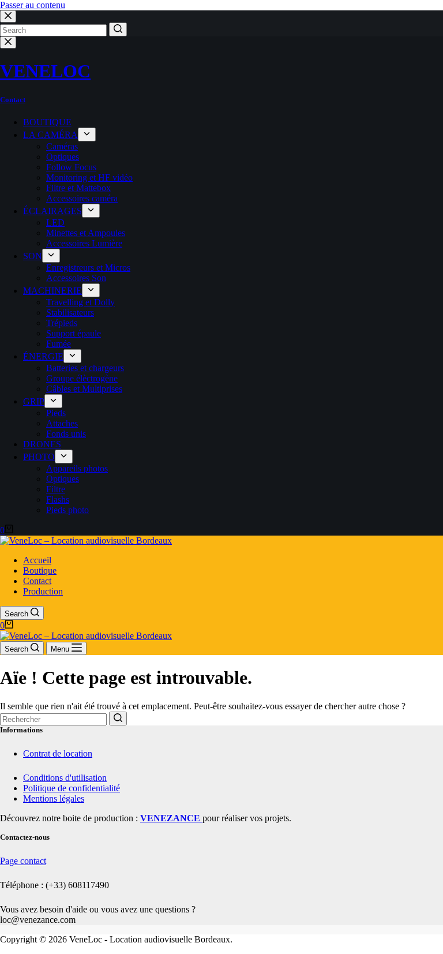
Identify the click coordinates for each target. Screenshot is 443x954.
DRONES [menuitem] (42, 444)
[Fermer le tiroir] (8, 42)
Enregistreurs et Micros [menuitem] (88, 267)
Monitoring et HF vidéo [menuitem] (89, 177)
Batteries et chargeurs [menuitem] (85, 368)
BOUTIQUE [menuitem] (47, 122)
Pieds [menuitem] (56, 413)
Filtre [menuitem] (55, 489)
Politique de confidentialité (71, 788)
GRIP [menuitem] (33, 401)
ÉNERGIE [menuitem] (43, 356)
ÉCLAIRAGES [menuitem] (52, 211)
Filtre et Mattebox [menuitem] (78, 188)
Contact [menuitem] (37, 581)
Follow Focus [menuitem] (71, 167)
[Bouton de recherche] (118, 29)
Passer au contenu (32, 5)
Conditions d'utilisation (65, 778)
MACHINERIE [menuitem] (52, 290)
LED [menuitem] (55, 222)
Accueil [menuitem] (37, 560)
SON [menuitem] (32, 256)
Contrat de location (57, 753)
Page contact (23, 861)
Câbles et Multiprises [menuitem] (84, 389)
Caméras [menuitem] (62, 146)
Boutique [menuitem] (40, 570)
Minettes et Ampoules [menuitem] (85, 233)
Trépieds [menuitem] (61, 323)
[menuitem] (87, 134)
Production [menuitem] (43, 591)
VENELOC (45, 71)
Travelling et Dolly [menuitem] (80, 302)
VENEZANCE (171, 818)
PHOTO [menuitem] (39, 457)
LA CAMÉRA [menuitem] (50, 135)
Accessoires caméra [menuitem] (82, 198)
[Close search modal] (8, 16)
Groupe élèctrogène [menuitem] (82, 378)
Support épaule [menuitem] (73, 333)
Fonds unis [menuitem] (66, 434)
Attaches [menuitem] (62, 423)
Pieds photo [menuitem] (67, 510)
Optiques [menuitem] (62, 157)
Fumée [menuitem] (58, 344)
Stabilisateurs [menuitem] (70, 312)
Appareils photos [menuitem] (77, 468)
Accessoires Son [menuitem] (76, 278)
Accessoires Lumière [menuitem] (84, 243)
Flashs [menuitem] (57, 499)
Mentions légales (53, 798)
